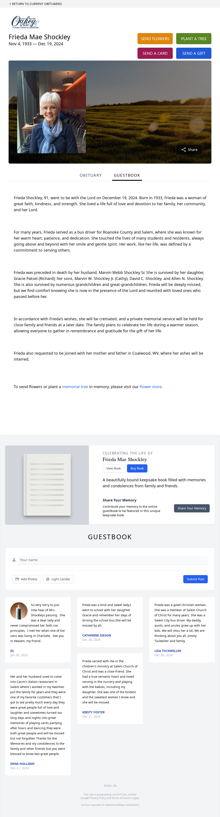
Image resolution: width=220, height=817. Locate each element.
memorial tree (75, 386)
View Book (113, 468)
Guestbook (127, 175)
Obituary (91, 175)
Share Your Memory (192, 508)
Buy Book (137, 468)
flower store (151, 386)
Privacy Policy (98, 798)
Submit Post (195, 579)
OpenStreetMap (114, 805)
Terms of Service (122, 798)
